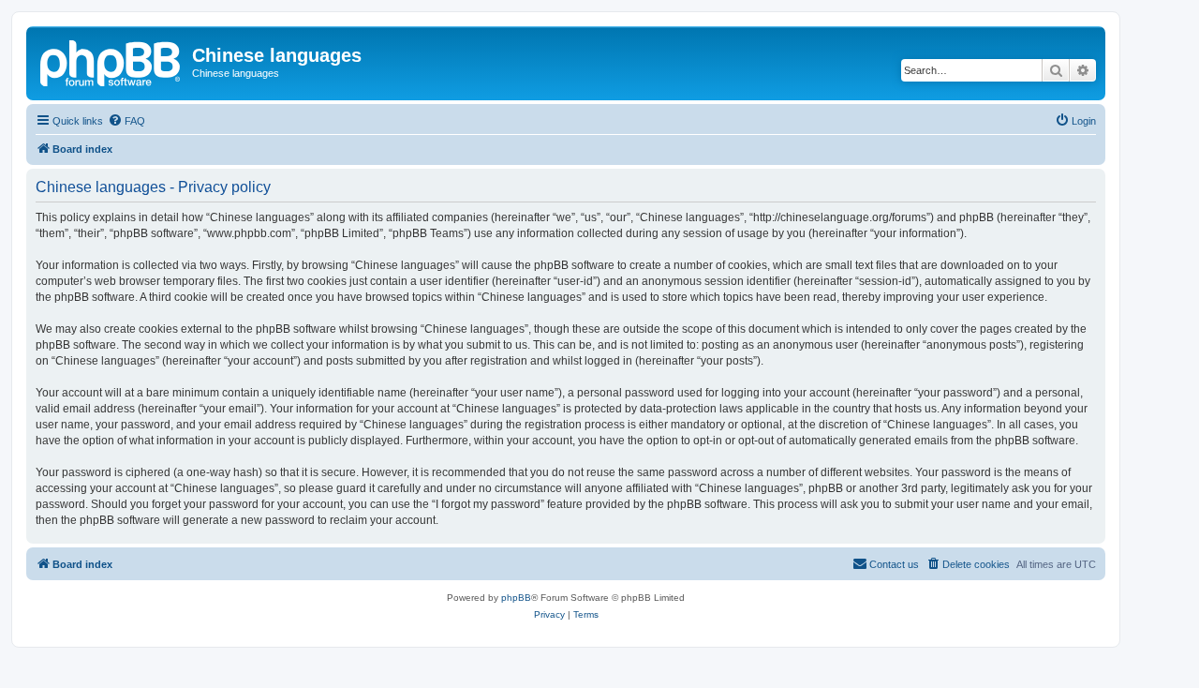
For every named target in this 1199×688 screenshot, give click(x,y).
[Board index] (111, 61)
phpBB (516, 597)
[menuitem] (126, 121)
